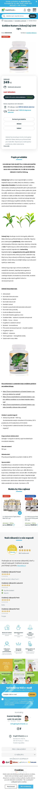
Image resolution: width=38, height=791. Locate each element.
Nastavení (11, 786)
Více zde (6, 146)
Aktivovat (29, 97)
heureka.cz (21, 565)
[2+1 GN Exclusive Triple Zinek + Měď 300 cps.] (12, 504)
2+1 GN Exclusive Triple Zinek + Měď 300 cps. (12, 517)
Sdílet (19, 128)
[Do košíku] (20, 513)
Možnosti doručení (14, 87)
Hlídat (19, 124)
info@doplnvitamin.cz (19, 724)
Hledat (32, 16)
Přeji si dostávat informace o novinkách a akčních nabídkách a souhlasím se (19, 701)
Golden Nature (31, 33)
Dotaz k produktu (19, 119)
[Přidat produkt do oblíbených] (14, 525)
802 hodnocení (24, 553)
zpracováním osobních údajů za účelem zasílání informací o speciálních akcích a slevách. (19, 702)
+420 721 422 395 (14, 719)
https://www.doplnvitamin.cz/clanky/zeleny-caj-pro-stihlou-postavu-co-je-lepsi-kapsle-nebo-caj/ (19, 399)
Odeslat (32, 694)
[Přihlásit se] (25, 10)
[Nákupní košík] (29, 10)
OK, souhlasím (26, 786)
